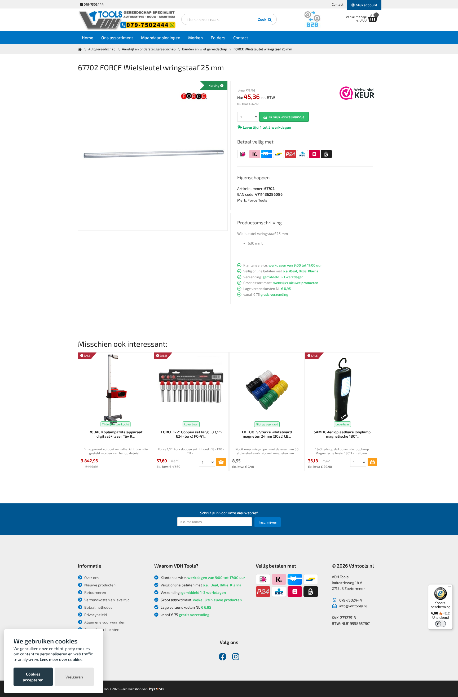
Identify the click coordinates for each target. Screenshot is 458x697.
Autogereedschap (102, 49)
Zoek (262, 19)
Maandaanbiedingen (160, 37)
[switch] (440, 624)
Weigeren (74, 676)
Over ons (91, 577)
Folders (218, 37)
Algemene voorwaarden (104, 622)
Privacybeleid (95, 614)
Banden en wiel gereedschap (204, 49)
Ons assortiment (117, 37)
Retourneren (94, 592)
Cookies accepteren (33, 677)
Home (87, 37)
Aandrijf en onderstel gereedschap (149, 49)
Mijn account (366, 5)
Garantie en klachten (101, 629)
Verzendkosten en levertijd (106, 600)
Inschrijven (268, 522)
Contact (338, 4)
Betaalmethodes (97, 607)
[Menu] (449, 587)
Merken (195, 37)
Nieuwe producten (99, 585)
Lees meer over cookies (61, 659)
